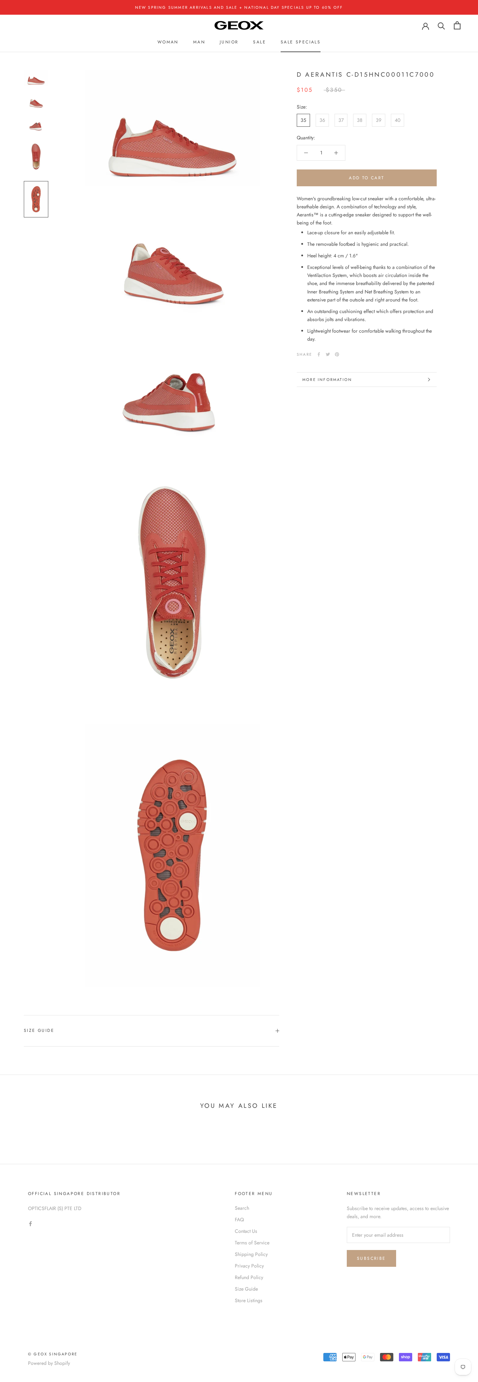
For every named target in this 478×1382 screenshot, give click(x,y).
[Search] (441, 25)
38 (360, 120)
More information (327, 379)
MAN (199, 42)
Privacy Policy (249, 1265)
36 (322, 120)
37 (341, 120)
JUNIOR (229, 42)
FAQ (239, 1219)
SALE (259, 42)
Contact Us (246, 1231)
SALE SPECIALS (301, 42)
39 (378, 120)
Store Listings (248, 1300)
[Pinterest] (337, 354)
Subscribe (371, 1258)
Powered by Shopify (49, 1363)
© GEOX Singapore (52, 1354)
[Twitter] (328, 354)
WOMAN (167, 42)
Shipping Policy (251, 1254)
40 (397, 120)
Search (242, 1207)
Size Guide (39, 1030)
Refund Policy (249, 1277)
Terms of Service (252, 1242)
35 (303, 120)
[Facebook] (319, 354)
